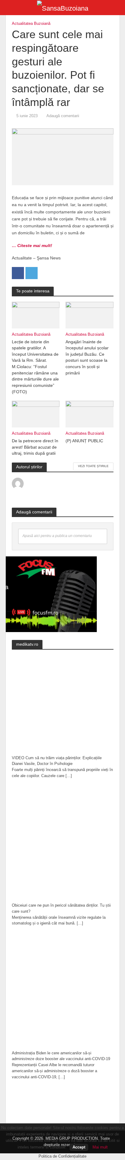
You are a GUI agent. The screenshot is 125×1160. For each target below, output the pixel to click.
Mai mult (100, 1147)
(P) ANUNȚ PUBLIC (84, 440)
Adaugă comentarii (62, 116)
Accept (79, 1147)
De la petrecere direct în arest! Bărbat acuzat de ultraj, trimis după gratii (35, 447)
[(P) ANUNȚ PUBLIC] (89, 413)
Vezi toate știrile (93, 466)
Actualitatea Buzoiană (31, 23)
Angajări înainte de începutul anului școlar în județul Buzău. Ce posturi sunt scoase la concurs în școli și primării (87, 357)
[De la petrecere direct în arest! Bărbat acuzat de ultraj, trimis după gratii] (36, 413)
